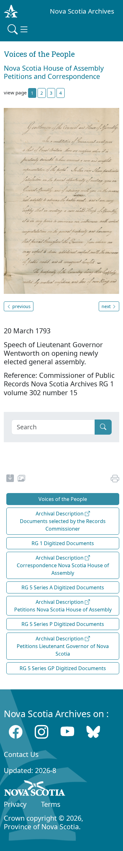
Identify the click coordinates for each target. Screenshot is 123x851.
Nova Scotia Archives (82, 11)
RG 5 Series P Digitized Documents (62, 624)
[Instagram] (41, 731)
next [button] (107, 306)
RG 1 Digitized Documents (63, 543)
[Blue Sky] (93, 731)
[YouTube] (67, 731)
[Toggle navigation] (18, 29)
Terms (50, 804)
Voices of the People (62, 499)
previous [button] (21, 306)
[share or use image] (21, 479)
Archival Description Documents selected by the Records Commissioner (63, 521)
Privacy (15, 804)
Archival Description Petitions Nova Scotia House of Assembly (63, 605)
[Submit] (103, 427)
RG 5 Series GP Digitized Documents (63, 668)
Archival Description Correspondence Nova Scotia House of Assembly (63, 565)
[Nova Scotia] (35, 789)
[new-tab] (10, 479)
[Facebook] (15, 731)
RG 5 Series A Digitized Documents (62, 587)
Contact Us (21, 754)
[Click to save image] (61, 200)
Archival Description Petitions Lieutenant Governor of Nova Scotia (63, 646)
